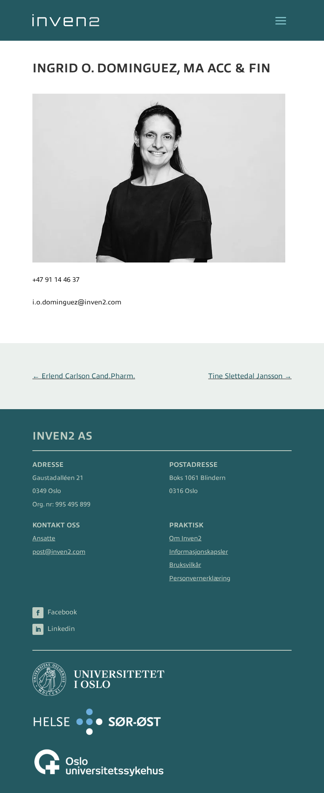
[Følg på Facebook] (37, 612)
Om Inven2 (185, 538)
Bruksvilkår (185, 564)
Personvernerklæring (199, 578)
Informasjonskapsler (198, 551)
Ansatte (43, 538)
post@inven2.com (58, 551)
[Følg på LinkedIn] (37, 629)
